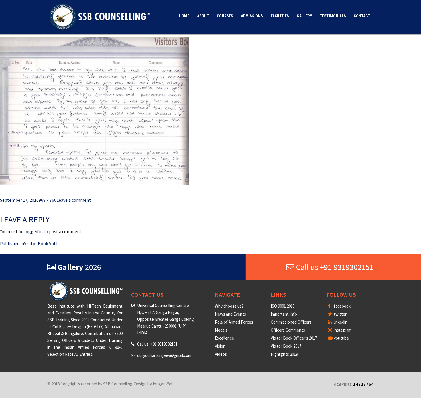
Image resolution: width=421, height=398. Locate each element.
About (203, 16)
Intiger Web (163, 384)
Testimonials (333, 16)
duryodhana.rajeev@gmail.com (164, 355)
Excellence (224, 338)
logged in (33, 231)
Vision (220, 346)
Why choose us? (229, 306)
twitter (340, 314)
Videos (221, 354)
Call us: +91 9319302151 (157, 344)
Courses (225, 16)
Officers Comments (288, 330)
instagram (342, 330)
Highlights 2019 (284, 354)
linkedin (340, 322)
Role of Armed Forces (234, 322)
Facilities (280, 16)
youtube (341, 338)
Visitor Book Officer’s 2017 (294, 338)
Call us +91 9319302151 (334, 267)
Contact (362, 16)
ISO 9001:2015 (283, 306)
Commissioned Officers (291, 322)
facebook (342, 306)
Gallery (304, 16)
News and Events (230, 314)
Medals (221, 330)
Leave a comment (73, 200)
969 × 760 (47, 200)
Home (184, 16)
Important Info (284, 314)
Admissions (252, 16)
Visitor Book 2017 (286, 346)
